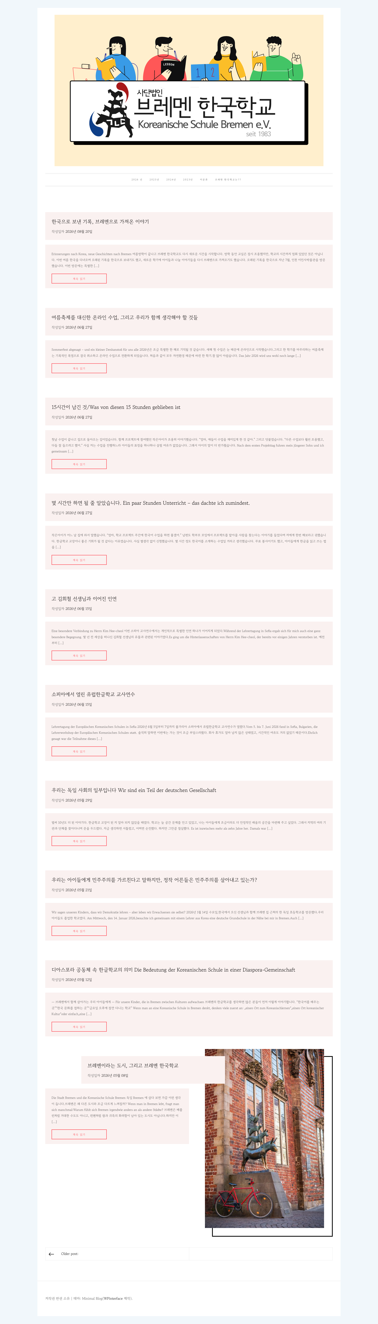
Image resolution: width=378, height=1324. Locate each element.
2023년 (188, 179)
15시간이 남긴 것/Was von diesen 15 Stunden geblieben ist (116, 407)
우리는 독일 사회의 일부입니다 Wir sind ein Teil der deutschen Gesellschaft (134, 790)
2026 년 (137, 179)
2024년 (171, 179)
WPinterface (113, 1298)
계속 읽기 (79, 279)
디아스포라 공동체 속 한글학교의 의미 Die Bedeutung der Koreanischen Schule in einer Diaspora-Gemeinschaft (173, 969)
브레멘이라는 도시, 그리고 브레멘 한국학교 (133, 1065)
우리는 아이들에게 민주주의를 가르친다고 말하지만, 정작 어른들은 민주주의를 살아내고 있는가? (154, 880)
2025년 (154, 179)
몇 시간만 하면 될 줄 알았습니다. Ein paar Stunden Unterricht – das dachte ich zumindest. (151, 503)
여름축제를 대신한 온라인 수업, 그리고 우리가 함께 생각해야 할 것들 (125, 317)
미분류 (204, 179)
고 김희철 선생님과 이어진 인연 (84, 598)
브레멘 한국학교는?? (228, 179)
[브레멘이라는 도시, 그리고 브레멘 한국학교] (264, 1138)
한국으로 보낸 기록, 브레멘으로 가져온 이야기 (100, 221)
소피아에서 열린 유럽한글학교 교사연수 (93, 694)
